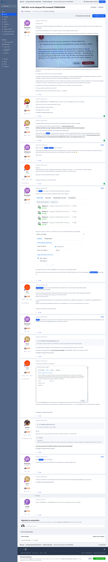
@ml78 (47, 133)
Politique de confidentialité (26, 552)
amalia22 (36, 540)
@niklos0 (51, 147)
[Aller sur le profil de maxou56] (27, 423)
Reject (90, 558)
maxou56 (27, 427)
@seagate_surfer (93, 272)
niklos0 (27, 127)
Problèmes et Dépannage (49, 11)
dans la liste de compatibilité (57, 350)
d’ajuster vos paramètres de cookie (69, 558)
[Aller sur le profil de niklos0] (27, 123)
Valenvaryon (28, 540)
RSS (46, 552)
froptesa (27, 506)
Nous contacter (35, 552)
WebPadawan (28, 11)
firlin (27, 172)
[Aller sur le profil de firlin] (27, 167)
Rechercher (6, 6)
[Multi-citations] (36, 95)
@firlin (40, 191)
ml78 (27, 106)
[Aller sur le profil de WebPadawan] (22, 11)
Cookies (41, 552)
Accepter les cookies (100, 558)
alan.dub (23, 540)
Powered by (100, 552)
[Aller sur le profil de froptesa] (27, 502)
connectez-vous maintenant (62, 522)
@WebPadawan (39, 287)
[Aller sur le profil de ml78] (27, 101)
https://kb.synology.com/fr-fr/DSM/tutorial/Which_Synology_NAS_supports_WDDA (54, 446)
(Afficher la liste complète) (98, 536)
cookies (30, 558)
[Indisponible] (67, 36)
